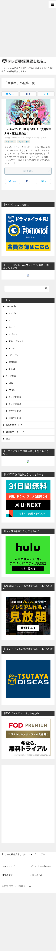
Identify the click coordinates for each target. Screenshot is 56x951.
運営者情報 (7, 875)
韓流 (8, 439)
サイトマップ (8, 866)
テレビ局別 (11, 376)
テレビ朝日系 (15, 397)
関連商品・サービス (15, 432)
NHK (11, 383)
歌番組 (12, 369)
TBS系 (12, 390)
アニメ (12, 320)
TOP (19, 854)
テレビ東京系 (15, 404)
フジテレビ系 (23, 142)
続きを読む (28, 170)
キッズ (12, 327)
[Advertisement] (28, 28)
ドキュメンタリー (17, 341)
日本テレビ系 (15, 418)
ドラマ (12, 348)
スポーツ (13, 334)
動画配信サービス (14, 425)
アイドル (13, 313)
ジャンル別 (11, 306)
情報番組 (13, 362)
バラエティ (10, 142)
